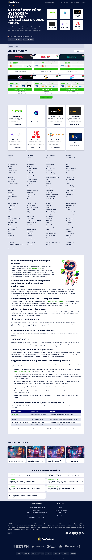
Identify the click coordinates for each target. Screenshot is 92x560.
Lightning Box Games (13, 203)
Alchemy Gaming (12, 157)
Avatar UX (10, 162)
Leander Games (31, 201)
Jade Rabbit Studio (51, 196)
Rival (47, 229)
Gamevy (10, 186)
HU (9, 533)
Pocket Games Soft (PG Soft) (34, 220)
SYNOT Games (69, 240)
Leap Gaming (49, 201)
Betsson (48, 166)
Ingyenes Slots (75, 2)
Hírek (83, 2)
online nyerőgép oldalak (35, 268)
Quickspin (68, 222)
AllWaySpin (30, 157)
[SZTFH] (20, 546)
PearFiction (30, 218)
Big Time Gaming (31, 168)
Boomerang (49, 170)
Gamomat (29, 186)
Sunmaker (10, 240)
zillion (28, 248)
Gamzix (48, 186)
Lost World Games (32, 203)
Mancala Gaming (12, 205)
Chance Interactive (70, 173)
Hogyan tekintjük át (61, 512)
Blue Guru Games (51, 168)
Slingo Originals (70, 233)
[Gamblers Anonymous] (60, 546)
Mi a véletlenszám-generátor (36, 517)
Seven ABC (49, 231)
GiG (28, 188)
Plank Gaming (69, 218)
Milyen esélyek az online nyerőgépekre (37, 512)
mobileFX (48, 207)
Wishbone (49, 244)
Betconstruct (11, 166)
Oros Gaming (30, 216)
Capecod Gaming (50, 173)
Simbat (9, 233)
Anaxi (9, 160)
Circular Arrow (11, 175)
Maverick (48, 205)
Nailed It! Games (31, 209)
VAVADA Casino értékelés (20, 71)
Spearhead (10, 238)
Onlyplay (48, 214)
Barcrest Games (50, 164)
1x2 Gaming (30, 155)
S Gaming (10, 231)
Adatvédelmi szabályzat (61, 510)
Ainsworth (68, 155)
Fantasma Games (70, 179)
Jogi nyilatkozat (39, 558)
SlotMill (29, 235)
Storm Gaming (69, 238)
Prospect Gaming (31, 222)
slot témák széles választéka (22, 371)
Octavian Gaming (12, 214)
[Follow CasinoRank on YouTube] (76, 533)
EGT (67, 175)
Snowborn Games (51, 235)
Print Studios (69, 220)
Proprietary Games (13, 222)
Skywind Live (30, 233)
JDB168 (68, 196)
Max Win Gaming (70, 205)
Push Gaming (49, 222)
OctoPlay (29, 214)
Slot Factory (11, 235)
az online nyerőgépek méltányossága (55, 301)
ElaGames (10, 177)
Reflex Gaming (50, 227)
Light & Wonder (70, 201)
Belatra (68, 164)
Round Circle (69, 229)
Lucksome (49, 203)
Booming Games (70, 170)
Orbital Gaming (70, 214)
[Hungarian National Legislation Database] (37, 546)
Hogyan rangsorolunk (60, 515)
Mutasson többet (45, 97)
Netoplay (29, 212)
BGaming (10, 168)
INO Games (69, 194)
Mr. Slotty (68, 207)
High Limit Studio (70, 190)
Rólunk (61, 507)
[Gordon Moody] (51, 546)
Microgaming (11, 207)
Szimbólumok (36, 510)
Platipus (10, 220)
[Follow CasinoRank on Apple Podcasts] (83, 533)
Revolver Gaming (31, 229)
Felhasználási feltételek (16, 558)
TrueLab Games (70, 242)
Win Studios (30, 244)
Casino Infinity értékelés (46, 71)
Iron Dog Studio (12, 196)
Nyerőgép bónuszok (63, 2)
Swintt (48, 240)
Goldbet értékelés (46, 91)
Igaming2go (69, 192)
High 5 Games (50, 190)
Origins (10, 216)
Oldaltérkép (78, 558)
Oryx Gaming (49, 216)
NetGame (68, 209)
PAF (67, 216)
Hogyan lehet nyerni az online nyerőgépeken (36, 515)
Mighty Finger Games (32, 207)
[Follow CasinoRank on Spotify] (80, 533)
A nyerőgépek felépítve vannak (37, 507)
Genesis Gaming (70, 186)
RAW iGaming (11, 225)
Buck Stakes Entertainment (15, 173)
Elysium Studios (70, 177)
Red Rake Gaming (51, 225)
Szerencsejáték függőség (50, 558)
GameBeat (68, 183)
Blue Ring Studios (70, 168)
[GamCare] (70, 546)
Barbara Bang (30, 164)
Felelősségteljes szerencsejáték (65, 558)
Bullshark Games (31, 173)
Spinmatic (49, 238)
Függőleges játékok (13, 183)
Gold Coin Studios (70, 188)
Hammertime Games (32, 190)
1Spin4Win (10, 155)
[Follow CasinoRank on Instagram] (70, 533)
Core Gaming (30, 175)
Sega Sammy (30, 231)
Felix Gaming (11, 181)
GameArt (48, 183)
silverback (68, 231)
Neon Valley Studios (51, 209)
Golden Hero (11, 190)
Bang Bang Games (12, 164)
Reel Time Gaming (12, 227)
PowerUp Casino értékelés (72, 71)
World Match (69, 244)
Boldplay (29, 170)
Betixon (29, 166)
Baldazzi (48, 162)
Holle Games (11, 192)
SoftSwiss (68, 235)
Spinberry (29, 238)
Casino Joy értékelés (71, 91)
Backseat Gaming (31, 162)
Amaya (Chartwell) (70, 157)
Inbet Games (11, 194)
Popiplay (48, 220)
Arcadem (48, 160)
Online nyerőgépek (50, 2)
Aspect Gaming (70, 160)
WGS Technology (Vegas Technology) (17, 244)
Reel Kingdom (69, 225)
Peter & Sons (49, 218)
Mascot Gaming (31, 205)
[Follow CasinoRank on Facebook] (67, 533)
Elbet (28, 177)
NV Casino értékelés (20, 91)
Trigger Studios (31, 242)
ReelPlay (29, 227)
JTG (28, 199)
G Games (29, 183)
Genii (9, 188)
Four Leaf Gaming (31, 181)
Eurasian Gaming (31, 179)
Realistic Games (31, 225)
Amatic (48, 157)
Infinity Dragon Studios (52, 194)
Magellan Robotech (71, 203)
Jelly (9, 199)
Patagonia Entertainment (14, 218)
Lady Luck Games (12, 201)
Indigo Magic (30, 194)
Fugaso (68, 181)
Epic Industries (11, 179)
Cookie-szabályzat (28, 558)
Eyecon (48, 179)
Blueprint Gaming (12, 170)
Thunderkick (11, 242)
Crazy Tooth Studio (51, 175)
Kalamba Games (70, 199)
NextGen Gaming (50, 212)
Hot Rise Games (31, 192)
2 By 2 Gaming (50, 155)
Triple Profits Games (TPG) (53, 242)
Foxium (48, 181)
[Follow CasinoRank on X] (73, 533)
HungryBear (49, 192)
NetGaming (11, 212)
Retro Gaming (11, 229)
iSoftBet (29, 196)
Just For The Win (50, 199)
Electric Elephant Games (52, 177)
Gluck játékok (50, 188)
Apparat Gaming (31, 160)
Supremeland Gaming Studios (35, 240)
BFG (67, 166)
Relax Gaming (69, 227)
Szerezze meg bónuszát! (20, 69)
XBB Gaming (11, 248)
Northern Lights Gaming (72, 212)
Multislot (10, 209)
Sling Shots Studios (51, 233)
